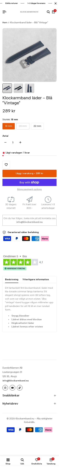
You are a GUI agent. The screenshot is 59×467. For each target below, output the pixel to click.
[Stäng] (55, 3)
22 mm (37, 126)
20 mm (23, 126)
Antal (5, 136)
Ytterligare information (35, 279)
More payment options (29, 189)
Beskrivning (11, 279)
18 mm (8, 126)
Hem (4, 22)
